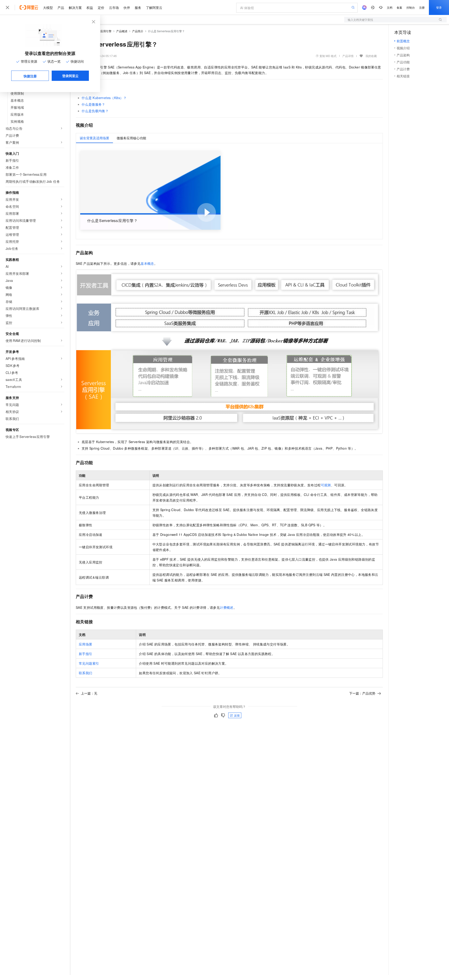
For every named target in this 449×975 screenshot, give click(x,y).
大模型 (48, 7)
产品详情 (348, 56)
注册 (422, 7)
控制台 (410, 7)
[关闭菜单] (7, 7)
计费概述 (226, 607)
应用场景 (85, 644)
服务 (138, 7)
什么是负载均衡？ (95, 110)
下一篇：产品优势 (362, 693)
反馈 (237, 715)
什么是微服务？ (93, 104)
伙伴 (126, 7)
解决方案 (75, 7)
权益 (90, 7)
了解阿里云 (154, 7)
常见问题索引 (89, 663)
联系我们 (85, 672)
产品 (61, 7)
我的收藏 (371, 56)
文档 (389, 7)
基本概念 (147, 263)
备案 (399, 7)
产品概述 (121, 31)
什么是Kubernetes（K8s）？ (104, 97)
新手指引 (85, 653)
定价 (101, 7)
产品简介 (137, 31)
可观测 (326, 485)
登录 (439, 7)
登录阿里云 (70, 75)
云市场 (114, 7)
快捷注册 (30, 76)
